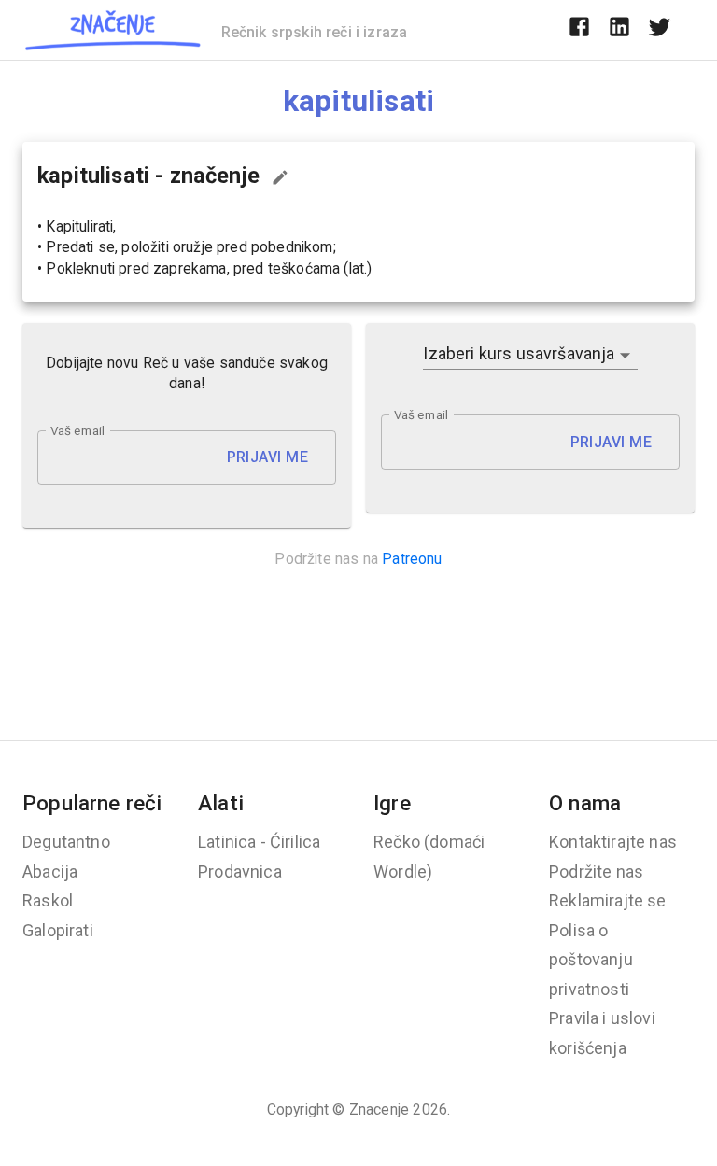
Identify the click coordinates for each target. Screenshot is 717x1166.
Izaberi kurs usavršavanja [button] (518, 353)
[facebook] (579, 30)
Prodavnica (240, 871)
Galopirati (57, 930)
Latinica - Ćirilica (259, 841)
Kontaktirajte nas (613, 841)
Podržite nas (596, 871)
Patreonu (412, 559)
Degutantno (66, 841)
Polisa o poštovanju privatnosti (591, 959)
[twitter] (659, 30)
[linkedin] (619, 30)
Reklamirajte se (608, 900)
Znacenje (379, 1109)
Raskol (47, 900)
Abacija (49, 871)
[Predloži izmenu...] (280, 177)
